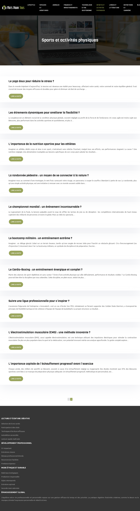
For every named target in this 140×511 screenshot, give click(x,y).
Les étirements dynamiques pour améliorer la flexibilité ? (44, 112)
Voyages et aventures (43, 7)
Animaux (56, 5)
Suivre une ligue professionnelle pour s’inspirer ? (39, 301)
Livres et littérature (114, 6)
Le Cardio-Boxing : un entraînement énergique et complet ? (45, 269)
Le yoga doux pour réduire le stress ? (31, 81)
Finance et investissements (70, 6)
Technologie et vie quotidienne (87, 7)
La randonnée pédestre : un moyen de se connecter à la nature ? (49, 175)
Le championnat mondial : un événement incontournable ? (45, 207)
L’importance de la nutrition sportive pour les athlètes (42, 144)
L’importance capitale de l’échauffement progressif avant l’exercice (51, 364)
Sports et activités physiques (100, 7)
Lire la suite (16, 96)
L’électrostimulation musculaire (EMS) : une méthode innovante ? (49, 332)
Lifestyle (31, 5)
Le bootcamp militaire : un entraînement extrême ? (40, 238)
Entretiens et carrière (128, 7)
